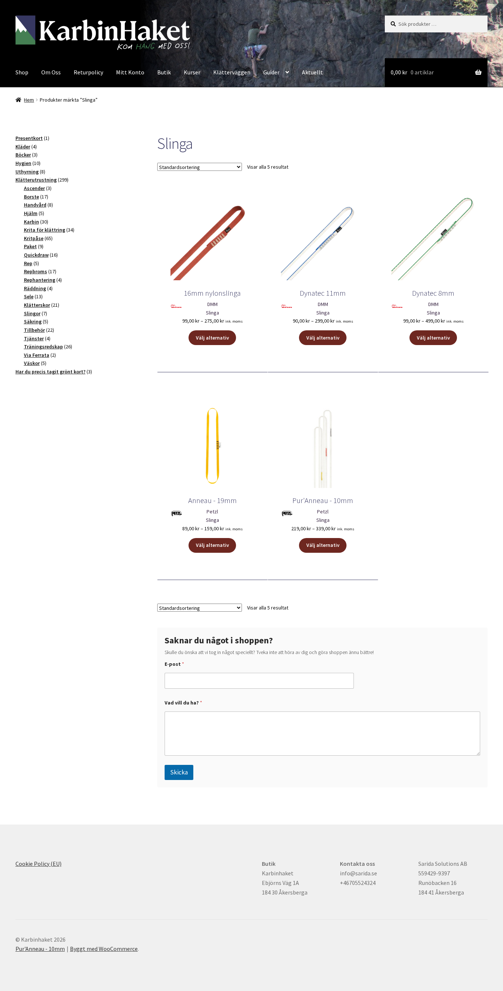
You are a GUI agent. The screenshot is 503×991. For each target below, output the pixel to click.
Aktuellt (312, 72)
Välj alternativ (212, 337)
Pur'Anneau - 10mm (40, 948)
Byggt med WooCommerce (104, 948)
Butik (164, 72)
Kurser (192, 72)
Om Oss (51, 72)
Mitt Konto (130, 72)
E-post (174, 664)
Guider (271, 72)
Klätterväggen (231, 72)
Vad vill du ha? (183, 703)
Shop (21, 72)
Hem (29, 99)
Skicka (179, 772)
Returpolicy (88, 72)
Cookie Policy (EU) (38, 863)
